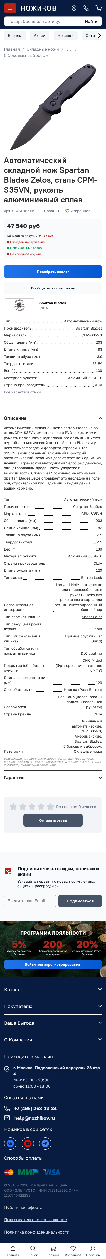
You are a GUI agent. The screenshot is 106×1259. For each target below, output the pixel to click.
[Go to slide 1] (8, 145)
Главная (12, 49)
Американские (88, 736)
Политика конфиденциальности (36, 1232)
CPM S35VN (91, 731)
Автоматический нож (83, 499)
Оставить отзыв (53, 820)
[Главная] (38, 8)
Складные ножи (42, 49)
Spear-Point (92, 617)
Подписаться (80, 900)
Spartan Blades (52, 302)
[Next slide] (99, 35)
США (98, 714)
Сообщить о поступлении (53, 288)
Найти (91, 21)
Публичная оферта (23, 1207)
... (69, 49)
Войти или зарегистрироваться (53, 964)
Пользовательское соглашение (35, 1219)
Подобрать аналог (53, 271)
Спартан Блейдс (87, 506)
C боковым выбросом (26, 55)
